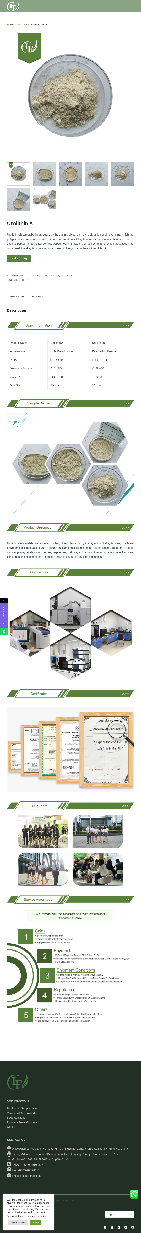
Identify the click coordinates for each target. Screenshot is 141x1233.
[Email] (132, 1227)
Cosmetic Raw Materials (22, 1122)
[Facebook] (105, 1227)
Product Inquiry (19, 258)
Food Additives (16, 1117)
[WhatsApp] (4, 631)
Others (11, 1126)
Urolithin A (21, 280)
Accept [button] (35, 1222)
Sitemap (65, 1200)
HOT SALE (67, 275)
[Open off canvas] (132, 6)
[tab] (17, 296)
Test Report (37, 296)
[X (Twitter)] (112, 1227)
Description (17, 296)
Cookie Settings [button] (18, 1222)
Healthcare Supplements (41, 275)
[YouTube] (125, 1227)
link (73, 1200)
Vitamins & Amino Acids (21, 1113)
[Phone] (119, 1227)
